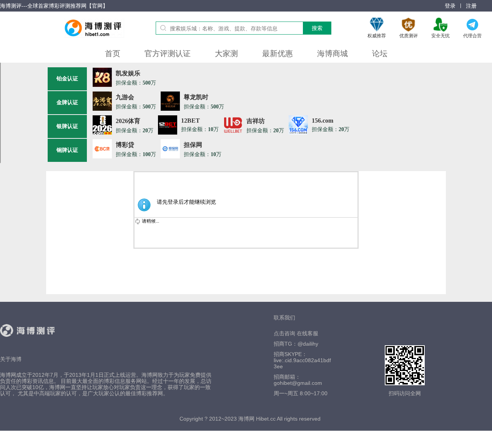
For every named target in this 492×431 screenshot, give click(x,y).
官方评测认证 (168, 53)
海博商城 (332, 53)
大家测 (226, 53)
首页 (112, 53)
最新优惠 (277, 53)
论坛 (379, 53)
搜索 (317, 28)
